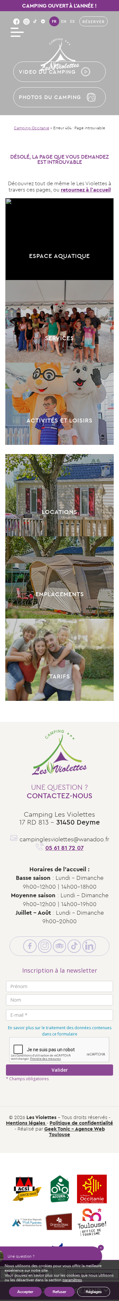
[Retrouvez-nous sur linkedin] (43, 21)
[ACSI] (27, 1189)
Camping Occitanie (31, 127)
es (72, 21)
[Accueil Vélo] (59, 1189)
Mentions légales (26, 1123)
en (63, 21)
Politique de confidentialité (81, 1123)
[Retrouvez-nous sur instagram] (26, 21)
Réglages (94, 1291)
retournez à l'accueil (86, 189)
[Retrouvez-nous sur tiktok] (35, 21)
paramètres (72, 1280)
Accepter (25, 1291)
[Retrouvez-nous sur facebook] (16, 21)
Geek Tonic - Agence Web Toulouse (74, 1131)
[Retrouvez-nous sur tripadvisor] (59, 946)
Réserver (93, 21)
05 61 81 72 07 (64, 848)
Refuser (59, 1291)
